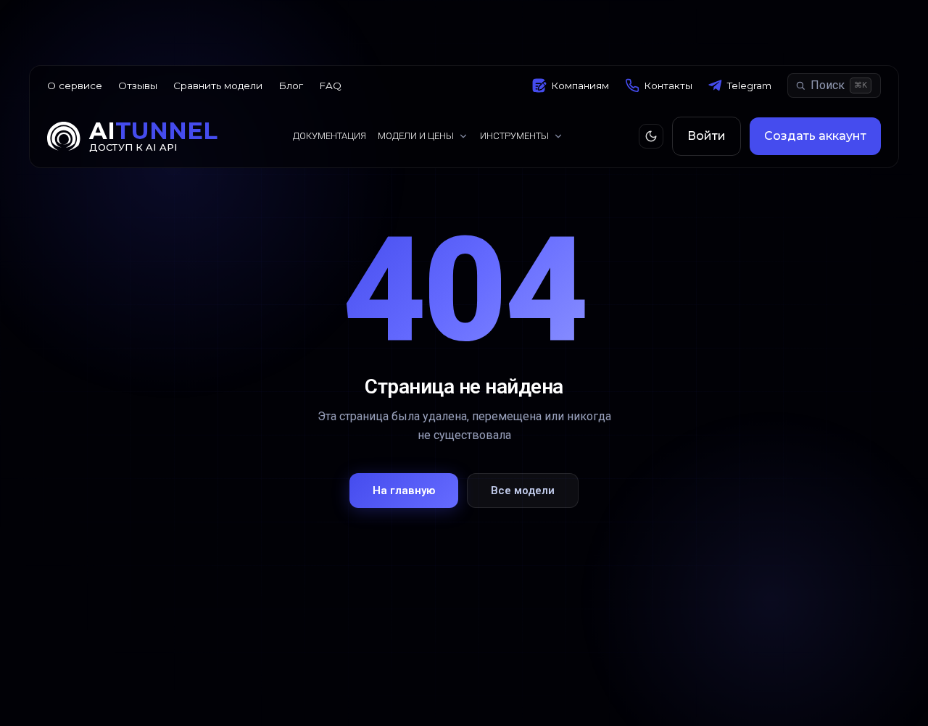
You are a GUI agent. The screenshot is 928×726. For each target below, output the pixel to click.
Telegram (749, 85)
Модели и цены (416, 135)
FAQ (330, 85)
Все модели (523, 490)
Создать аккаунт (815, 136)
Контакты (668, 85)
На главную (404, 490)
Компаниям (580, 85)
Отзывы (137, 85)
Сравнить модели (217, 85)
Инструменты (514, 135)
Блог (290, 85)
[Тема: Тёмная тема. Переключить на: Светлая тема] (651, 136)
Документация (329, 135)
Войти (706, 136)
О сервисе (74, 85)
